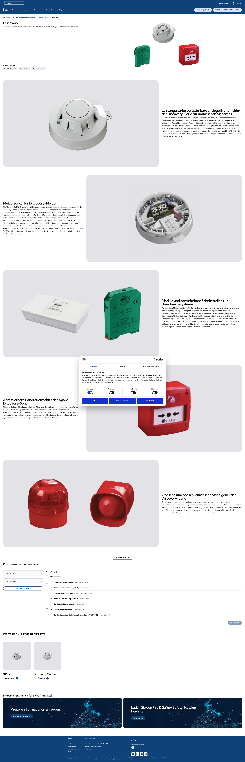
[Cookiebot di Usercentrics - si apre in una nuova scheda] (155, 359)
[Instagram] (145, 754)
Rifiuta (95, 401)
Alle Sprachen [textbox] (10, 581)
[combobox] (14, 3)
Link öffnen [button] (10, 678)
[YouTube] (141, 754)
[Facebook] (133, 754)
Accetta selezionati (122, 401)
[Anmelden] (233, 3)
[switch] (111, 392)
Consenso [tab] (93, 366)
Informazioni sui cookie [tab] (151, 366)
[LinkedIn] (137, 754)
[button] (224, 3)
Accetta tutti (150, 401)
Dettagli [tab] (122, 366)
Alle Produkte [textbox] (10, 573)
